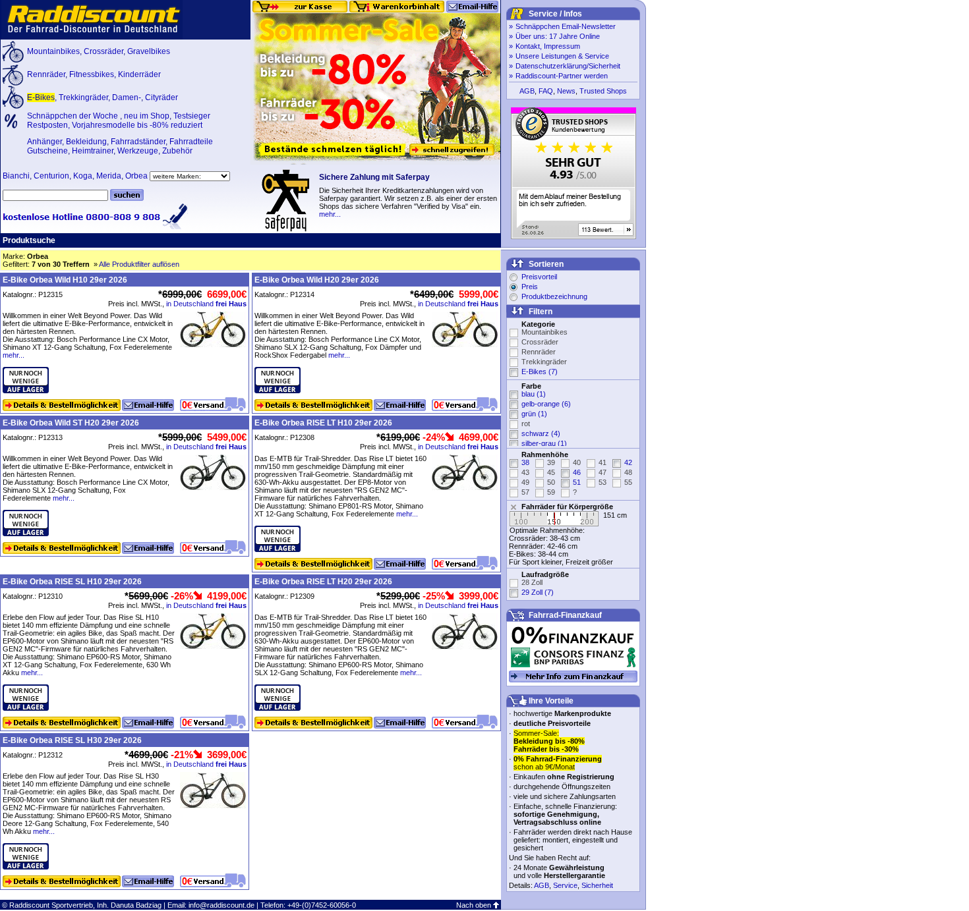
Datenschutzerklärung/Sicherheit (567, 66)
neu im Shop (146, 116)
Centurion (51, 175)
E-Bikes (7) (539, 371)
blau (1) (533, 394)
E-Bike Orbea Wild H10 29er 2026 (65, 280)
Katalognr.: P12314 (284, 294)
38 (525, 462)
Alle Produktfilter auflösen (139, 264)
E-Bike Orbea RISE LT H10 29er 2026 (323, 423)
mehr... (330, 214)
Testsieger (191, 116)
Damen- (126, 97)
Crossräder (103, 51)
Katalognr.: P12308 (284, 437)
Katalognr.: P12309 (284, 596)
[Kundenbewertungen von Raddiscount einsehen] (573, 236)
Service (565, 885)
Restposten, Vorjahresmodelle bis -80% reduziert (114, 125)
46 (577, 472)
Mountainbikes (53, 51)
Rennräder (46, 74)
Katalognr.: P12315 (33, 294)
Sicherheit (597, 885)
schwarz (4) (540, 433)
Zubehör (177, 150)
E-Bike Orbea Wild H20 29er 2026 (316, 280)
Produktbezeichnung (554, 296)
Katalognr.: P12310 (33, 596)
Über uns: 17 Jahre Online (557, 36)
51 (577, 482)
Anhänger (44, 141)
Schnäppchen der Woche (73, 116)
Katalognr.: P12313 (33, 437)
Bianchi (16, 175)
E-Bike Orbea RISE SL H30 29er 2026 (72, 740)
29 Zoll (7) (537, 592)
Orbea (136, 175)
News (566, 91)
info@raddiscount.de (221, 905)
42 (628, 462)
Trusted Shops (603, 91)
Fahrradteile (191, 141)
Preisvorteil (539, 277)
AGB (527, 91)
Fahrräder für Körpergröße (567, 507)
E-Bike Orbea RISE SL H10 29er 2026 (72, 581)
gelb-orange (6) (546, 404)
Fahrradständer (138, 141)
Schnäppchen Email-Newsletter (565, 26)
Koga (82, 175)
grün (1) (534, 414)
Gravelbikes (148, 51)
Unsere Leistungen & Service (562, 56)
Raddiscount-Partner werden (561, 76)
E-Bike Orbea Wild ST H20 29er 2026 (71, 423)
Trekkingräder (83, 97)
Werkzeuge (137, 150)
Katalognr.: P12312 (33, 755)
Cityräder (161, 97)
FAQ (546, 91)
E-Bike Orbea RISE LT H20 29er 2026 (323, 581)
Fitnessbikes (91, 74)
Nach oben (473, 905)
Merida (108, 175)
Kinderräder (139, 74)
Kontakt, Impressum (547, 46)
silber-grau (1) (544, 443)
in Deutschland (206, 304)
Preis (529, 286)
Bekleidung (86, 141)
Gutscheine (47, 150)
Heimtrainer (92, 150)
